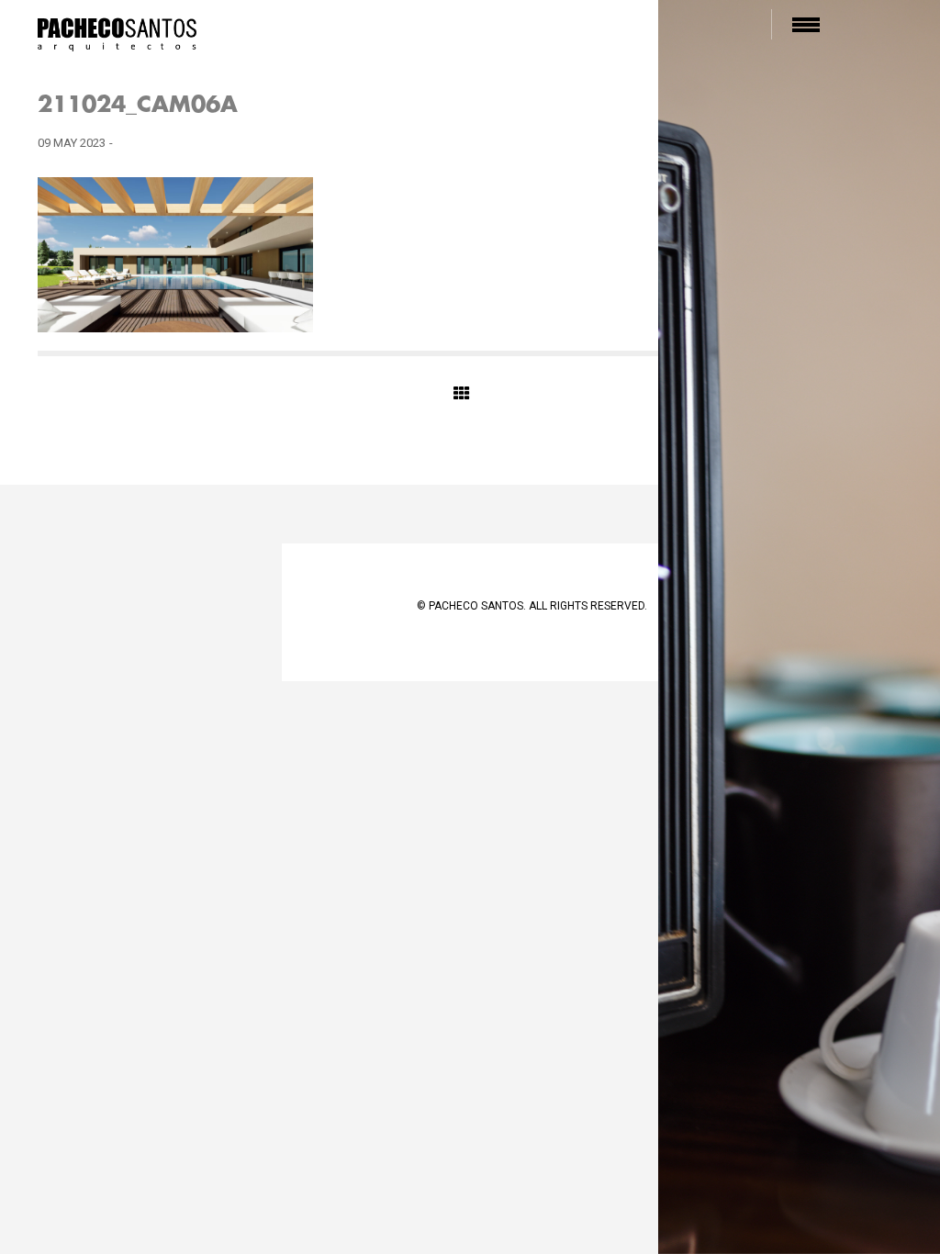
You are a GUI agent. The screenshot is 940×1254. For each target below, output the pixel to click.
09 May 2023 (72, 143)
